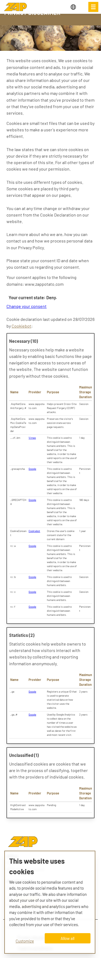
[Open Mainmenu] (93, 7)
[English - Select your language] (77, 7)
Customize (25, 941)
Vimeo (32, 437)
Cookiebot (21, 325)
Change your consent (26, 306)
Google (32, 468)
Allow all (67, 938)
